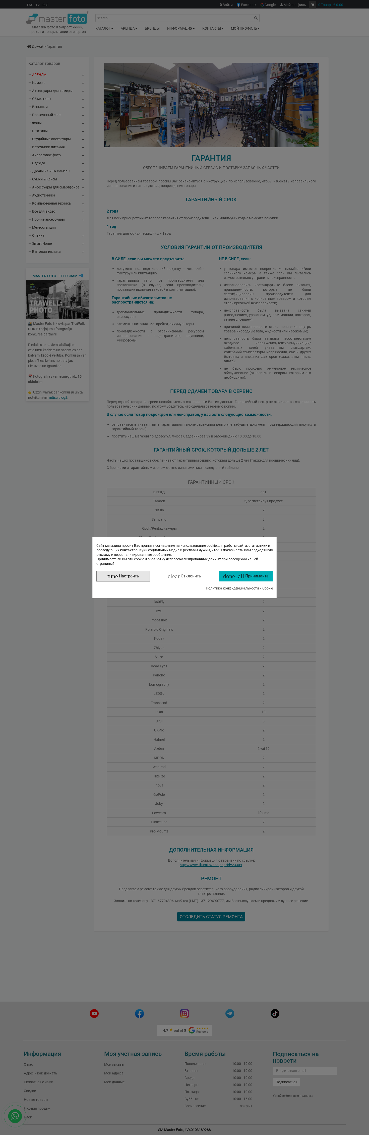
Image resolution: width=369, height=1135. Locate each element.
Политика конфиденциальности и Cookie (239, 588)
